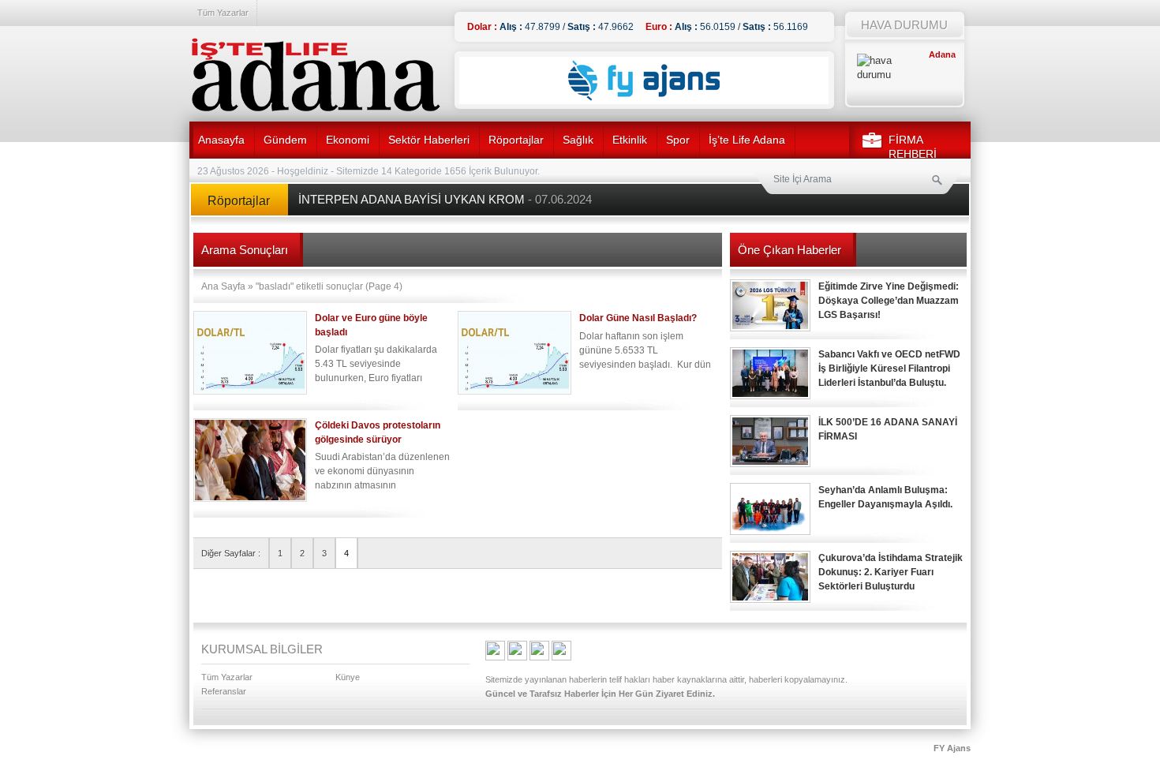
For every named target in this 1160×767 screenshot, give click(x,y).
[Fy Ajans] (644, 101)
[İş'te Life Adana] (315, 75)
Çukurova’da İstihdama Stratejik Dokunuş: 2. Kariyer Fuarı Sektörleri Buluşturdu (890, 572)
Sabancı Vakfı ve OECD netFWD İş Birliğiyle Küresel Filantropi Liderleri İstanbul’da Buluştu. (889, 368)
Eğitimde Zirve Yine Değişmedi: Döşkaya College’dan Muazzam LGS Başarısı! (888, 300)
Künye (347, 677)
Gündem (285, 139)
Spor (678, 139)
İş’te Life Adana (747, 139)
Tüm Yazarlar (223, 12)
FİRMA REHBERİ (913, 146)
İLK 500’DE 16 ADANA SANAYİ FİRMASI (887, 429)
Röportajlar (516, 139)
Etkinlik (629, 139)
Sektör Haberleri (429, 139)
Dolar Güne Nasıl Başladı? (638, 318)
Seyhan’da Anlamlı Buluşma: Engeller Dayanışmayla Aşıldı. (885, 497)
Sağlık (578, 139)
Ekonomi (347, 139)
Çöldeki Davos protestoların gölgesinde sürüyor (377, 432)
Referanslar (223, 691)
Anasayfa (221, 139)
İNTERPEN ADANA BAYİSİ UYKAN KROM (445, 199)
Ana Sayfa (223, 286)
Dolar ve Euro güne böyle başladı (371, 325)
